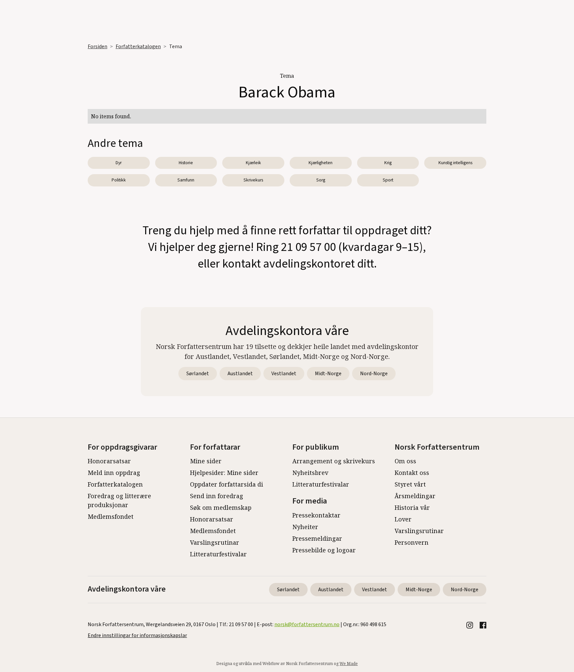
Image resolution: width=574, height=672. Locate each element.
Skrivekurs (253, 180)
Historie (186, 163)
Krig (388, 163)
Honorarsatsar (109, 461)
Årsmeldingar (415, 496)
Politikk (119, 180)
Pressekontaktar (316, 515)
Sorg (320, 180)
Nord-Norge (374, 373)
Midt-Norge (328, 373)
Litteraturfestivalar (218, 554)
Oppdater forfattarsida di (226, 484)
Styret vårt (410, 484)
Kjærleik (253, 163)
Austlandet (240, 373)
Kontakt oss (412, 473)
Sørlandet (197, 373)
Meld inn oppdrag (114, 473)
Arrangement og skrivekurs (333, 461)
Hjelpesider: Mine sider (224, 473)
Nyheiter (305, 527)
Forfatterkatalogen (138, 46)
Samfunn (185, 180)
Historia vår (412, 507)
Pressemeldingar (317, 538)
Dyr (119, 163)
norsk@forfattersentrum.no (306, 624)
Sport (388, 180)
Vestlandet (283, 373)
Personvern (412, 542)
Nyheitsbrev (310, 473)
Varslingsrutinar (214, 542)
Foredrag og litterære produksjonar (119, 500)
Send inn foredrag (216, 496)
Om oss (405, 461)
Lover (403, 519)
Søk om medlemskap (220, 507)
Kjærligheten (321, 163)
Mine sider (206, 461)
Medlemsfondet (111, 516)
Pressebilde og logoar (324, 550)
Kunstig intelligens (455, 163)
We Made (348, 663)
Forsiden (97, 46)
